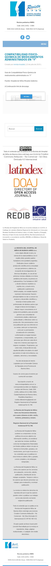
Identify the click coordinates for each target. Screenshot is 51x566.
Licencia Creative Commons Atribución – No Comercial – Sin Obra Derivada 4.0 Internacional (26, 157)
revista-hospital (19, 64)
